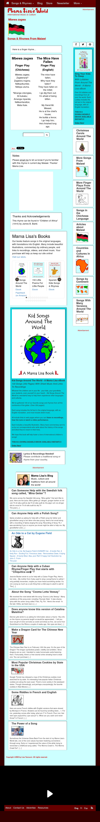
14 (30, 300)
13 (28, 300)
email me (24, 159)
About (8, 807)
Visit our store (19, 256)
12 (26, 300)
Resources (43, 807)
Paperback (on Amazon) (21, 294)
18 (39, 300)
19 (41, 300)
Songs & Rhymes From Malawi (27, 38)
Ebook (18, 289)
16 (34, 300)
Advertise (31, 807)
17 (36, 300)
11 (47, 297)
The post (13, 561)
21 (45, 300)
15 (32, 300)
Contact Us (18, 807)
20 (43, 300)
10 (45, 297)
